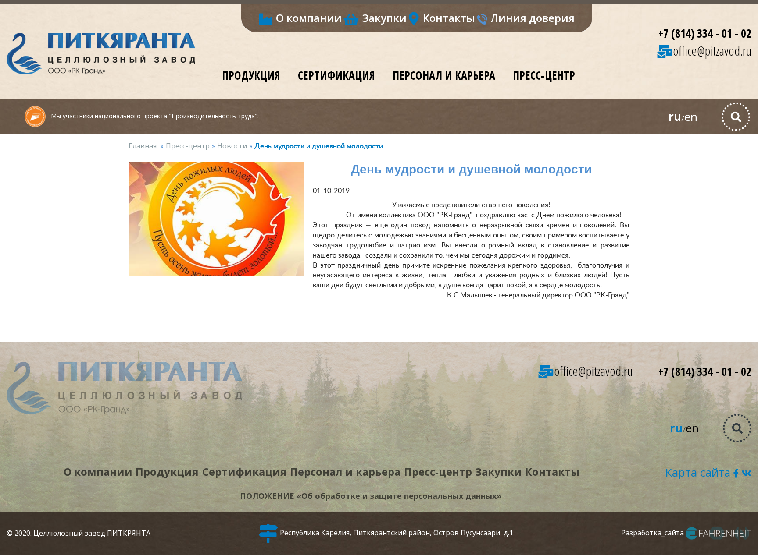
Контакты (449, 18)
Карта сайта (697, 472)
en (690, 116)
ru (675, 116)
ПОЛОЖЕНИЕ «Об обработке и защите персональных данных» (370, 496)
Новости (232, 146)
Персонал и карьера (444, 75)
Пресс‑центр (544, 75)
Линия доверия (532, 18)
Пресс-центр (188, 146)
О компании (309, 18)
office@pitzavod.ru (712, 51)
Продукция (251, 75)
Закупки (384, 18)
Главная (143, 146)
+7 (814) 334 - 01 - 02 (704, 33)
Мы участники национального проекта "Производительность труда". (154, 116)
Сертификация (336, 75)
